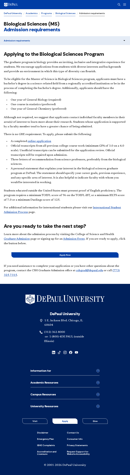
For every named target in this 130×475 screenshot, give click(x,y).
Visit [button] (34, 421)
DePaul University (13, 13)
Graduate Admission (17, 239)
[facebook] (70, 352)
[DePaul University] (28, 5)
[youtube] (76, 352)
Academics (32, 13)
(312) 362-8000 (54, 332)
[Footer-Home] (65, 299)
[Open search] (119, 4)
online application (39, 141)
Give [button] (95, 421)
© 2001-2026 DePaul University (65, 465)
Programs (46, 13)
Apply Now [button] (65, 255)
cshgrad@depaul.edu (89, 270)
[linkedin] (53, 352)
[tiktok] (59, 352)
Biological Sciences (65, 13)
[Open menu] (124, 4)
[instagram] (65, 352)
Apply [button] (65, 421)
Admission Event (74, 239)
